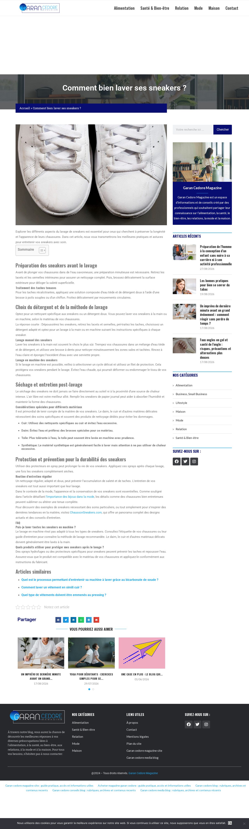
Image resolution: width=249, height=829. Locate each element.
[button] (58, 620)
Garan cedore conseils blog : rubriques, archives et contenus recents (94, 790)
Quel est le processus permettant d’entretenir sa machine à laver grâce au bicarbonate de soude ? (89, 580)
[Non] (244, 823)
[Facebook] (177, 461)
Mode (198, 8)
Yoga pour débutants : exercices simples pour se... (91, 676)
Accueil (24, 108)
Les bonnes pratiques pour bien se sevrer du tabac (215, 285)
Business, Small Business (191, 394)
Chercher (223, 129)
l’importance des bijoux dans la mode (70, 496)
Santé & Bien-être (154, 8)
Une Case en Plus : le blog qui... (142, 674)
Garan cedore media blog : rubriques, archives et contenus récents (180, 790)
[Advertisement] (124, 45)
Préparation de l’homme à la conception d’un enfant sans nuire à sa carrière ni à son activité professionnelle (216, 255)
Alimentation (124, 8)
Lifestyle (181, 402)
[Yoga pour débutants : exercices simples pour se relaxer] (91, 653)
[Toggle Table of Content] (40, 250)
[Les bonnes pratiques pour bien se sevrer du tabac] (184, 286)
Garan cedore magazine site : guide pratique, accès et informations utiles (49, 785)
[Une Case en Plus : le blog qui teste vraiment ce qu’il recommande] (142, 653)
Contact (231, 8)
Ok (230, 823)
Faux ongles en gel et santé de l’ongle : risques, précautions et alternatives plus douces (215, 349)
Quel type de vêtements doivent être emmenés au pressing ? (63, 595)
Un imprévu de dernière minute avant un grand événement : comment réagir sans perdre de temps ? (215, 315)
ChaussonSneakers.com (86, 512)
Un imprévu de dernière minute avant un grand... (41, 676)
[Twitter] (185, 461)
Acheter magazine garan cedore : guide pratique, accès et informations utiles (144, 785)
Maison (214, 8)
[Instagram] (194, 461)
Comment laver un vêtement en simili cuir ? (51, 587)
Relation (182, 8)
